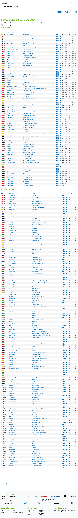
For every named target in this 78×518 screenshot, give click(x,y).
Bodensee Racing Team (28, 125)
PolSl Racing (35, 253)
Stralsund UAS (10, 181)
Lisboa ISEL (11, 372)
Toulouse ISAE (12, 255)
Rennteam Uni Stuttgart (28, 117)
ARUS (24, 84)
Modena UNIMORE (13, 343)
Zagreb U (11, 346)
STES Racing (35, 271)
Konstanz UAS (10, 125)
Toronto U (11, 331)
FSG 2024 (18, 6)
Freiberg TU (9, 142)
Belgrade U (11, 391)
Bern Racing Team (27, 158)
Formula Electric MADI (37, 304)
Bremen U (9, 138)
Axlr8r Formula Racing (37, 259)
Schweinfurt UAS (10, 105)
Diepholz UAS (10, 164)
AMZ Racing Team (27, 45)
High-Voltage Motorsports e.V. (29, 57)
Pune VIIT (11, 317)
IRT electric (25, 173)
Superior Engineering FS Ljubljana (39, 408)
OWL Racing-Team (36, 354)
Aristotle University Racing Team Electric (41, 333)
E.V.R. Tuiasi (35, 277)
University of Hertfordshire (37, 459)
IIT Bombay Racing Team (37, 440)
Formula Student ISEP (37, 337)
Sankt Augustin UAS (13, 350)
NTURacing (34, 325)
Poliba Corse (35, 321)
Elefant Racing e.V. (27, 121)
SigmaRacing (35, 348)
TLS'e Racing (35, 255)
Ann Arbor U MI (12, 323)
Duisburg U (11, 279)
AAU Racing (34, 213)
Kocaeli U (11, 447)
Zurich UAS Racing (36, 257)
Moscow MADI (12, 304)
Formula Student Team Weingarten (40, 358)
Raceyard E (34, 290)
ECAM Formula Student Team (38, 220)
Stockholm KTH (10, 74)
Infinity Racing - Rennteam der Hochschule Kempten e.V (35, 133)
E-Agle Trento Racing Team (29, 160)
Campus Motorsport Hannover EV (39, 432)
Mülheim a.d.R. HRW (13, 383)
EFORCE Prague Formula (29, 53)
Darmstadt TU (10, 104)
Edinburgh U (11, 242)
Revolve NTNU (26, 69)
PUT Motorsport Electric (28, 119)
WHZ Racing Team (36, 422)
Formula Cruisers (35, 399)
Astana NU (11, 215)
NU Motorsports (35, 215)
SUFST (33, 226)
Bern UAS (9, 158)
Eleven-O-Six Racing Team (38, 467)
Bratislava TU (12, 436)
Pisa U (8, 156)
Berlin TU (9, 107)
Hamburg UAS (10, 73)
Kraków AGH (11, 232)
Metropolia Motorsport (28, 154)
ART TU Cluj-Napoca (36, 261)
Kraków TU (11, 420)
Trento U (9, 160)
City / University (11, 32)
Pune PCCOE (12, 236)
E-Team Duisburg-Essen (37, 279)
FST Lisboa (25, 59)
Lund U (10, 273)
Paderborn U (11, 240)
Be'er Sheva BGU (12, 294)
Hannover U (9, 102)
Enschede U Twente (13, 461)
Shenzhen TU (12, 397)
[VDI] (25, 503)
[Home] (4, 2)
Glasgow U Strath (11, 162)
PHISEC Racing (35, 455)
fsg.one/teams (10, 483)
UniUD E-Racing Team (28, 171)
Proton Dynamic (26, 148)
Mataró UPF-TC (12, 430)
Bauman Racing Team (37, 203)
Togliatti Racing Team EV (37, 319)
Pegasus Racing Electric (37, 377)
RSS (43, 513)
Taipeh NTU (11, 325)
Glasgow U (11, 246)
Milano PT (9, 82)
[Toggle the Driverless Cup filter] (2, 25)
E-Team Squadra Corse (28, 156)
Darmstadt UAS (12, 449)
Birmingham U (12, 364)
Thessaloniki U (12, 333)
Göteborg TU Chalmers (12, 86)
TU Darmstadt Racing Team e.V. (30, 104)
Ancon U (10, 376)
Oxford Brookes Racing (37, 457)
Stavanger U (11, 267)
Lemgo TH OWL (12, 354)
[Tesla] (8, 503)
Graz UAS (11, 463)
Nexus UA (34, 407)
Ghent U (9, 61)
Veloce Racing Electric (37, 310)
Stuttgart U (9, 117)
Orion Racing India (36, 443)
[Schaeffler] (63, 500)
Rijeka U (10, 288)
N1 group (34, 286)
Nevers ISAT (11, 453)
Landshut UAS (12, 370)
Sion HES (9, 168)
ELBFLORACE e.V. (27, 65)
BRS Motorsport (35, 350)
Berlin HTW (11, 228)
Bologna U (11, 249)
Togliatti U (11, 319)
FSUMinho (34, 381)
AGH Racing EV (35, 232)
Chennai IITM (10, 152)
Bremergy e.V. (26, 138)
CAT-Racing (34, 209)
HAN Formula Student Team (38, 393)
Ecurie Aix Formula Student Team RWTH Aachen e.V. (35, 88)
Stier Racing (34, 302)
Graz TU (10, 238)
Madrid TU (11, 379)
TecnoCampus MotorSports (38, 430)
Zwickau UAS (12, 422)
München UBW (12, 374)
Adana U (10, 308)
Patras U (10, 313)
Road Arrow (34, 391)
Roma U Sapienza (11, 166)
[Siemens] (74, 500)
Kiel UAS (11, 290)
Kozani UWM (11, 385)
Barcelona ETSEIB (11, 63)
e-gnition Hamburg (27, 78)
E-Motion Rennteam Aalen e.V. (38, 412)
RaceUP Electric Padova (28, 179)
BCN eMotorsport (27, 63)
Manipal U (11, 300)
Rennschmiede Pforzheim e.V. (29, 144)
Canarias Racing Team (37, 341)
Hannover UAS (12, 432)
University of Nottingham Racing (39, 275)
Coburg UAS (11, 209)
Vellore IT (9, 113)
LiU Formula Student (36, 356)
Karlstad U (11, 292)
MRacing (34, 323)
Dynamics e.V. (26, 67)
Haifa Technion (12, 205)
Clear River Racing (36, 292)
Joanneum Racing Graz (37, 463)
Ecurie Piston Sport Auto (37, 211)
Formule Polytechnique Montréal (30, 123)
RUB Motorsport (26, 131)
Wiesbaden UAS (10, 137)
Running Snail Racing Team (29, 115)
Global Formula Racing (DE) (29, 111)
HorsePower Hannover (28, 102)
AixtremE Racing (35, 218)
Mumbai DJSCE (12, 434)
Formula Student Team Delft (29, 80)
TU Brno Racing (26, 140)
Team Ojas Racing (27, 113)
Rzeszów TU (11, 362)
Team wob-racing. (27, 49)
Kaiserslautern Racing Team (38, 244)
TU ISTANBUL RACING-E (37, 269)
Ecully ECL (11, 211)
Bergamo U (11, 395)
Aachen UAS (11, 218)
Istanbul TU (11, 269)
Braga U (10, 381)
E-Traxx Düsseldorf (27, 177)
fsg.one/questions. (66, 512)
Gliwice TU (11, 253)
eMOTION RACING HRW (37, 383)
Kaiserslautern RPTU (13, 244)
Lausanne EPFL (10, 94)
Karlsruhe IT (9, 40)
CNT (2, 32)
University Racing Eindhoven (29, 109)
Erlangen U (9, 57)
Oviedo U (11, 360)
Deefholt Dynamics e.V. (28, 164)
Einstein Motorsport (27, 55)
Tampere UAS (12, 329)
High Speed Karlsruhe (28, 185)
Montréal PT (9, 123)
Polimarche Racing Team (37, 376)
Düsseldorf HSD (10, 177)
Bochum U (9, 131)
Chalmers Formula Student (29, 86)
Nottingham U (12, 275)
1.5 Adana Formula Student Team (39, 308)
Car (63, 32)
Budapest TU (11, 222)
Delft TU (9, 80)
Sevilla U (9, 84)
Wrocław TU (9, 90)
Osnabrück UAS (10, 173)
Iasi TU (10, 277)
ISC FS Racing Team (27, 170)
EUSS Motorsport (36, 401)
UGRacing (34, 246)
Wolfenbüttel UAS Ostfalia (12, 49)
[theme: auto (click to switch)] (69, 2)
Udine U (8, 171)
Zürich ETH (9, 45)
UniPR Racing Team (36, 315)
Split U (10, 441)
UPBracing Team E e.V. (37, 240)
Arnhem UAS (11, 393)
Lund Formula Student (37, 273)
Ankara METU (12, 224)
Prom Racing (26, 42)
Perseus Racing (35, 385)
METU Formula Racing (37, 224)
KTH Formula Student (28, 74)
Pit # (66, 32)
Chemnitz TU (10, 51)
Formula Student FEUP (37, 234)
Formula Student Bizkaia (37, 284)
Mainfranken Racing (27, 105)
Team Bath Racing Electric (38, 207)
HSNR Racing (26, 183)
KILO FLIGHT (35, 327)
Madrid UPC (9, 170)
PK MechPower (35, 420)
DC (75, 32)
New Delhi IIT (11, 259)
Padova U (9, 179)
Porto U (10, 234)
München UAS (10, 34)
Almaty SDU (11, 286)
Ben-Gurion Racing (36, 294)
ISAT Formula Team (36, 453)
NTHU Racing (35, 298)
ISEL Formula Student (37, 372)
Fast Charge (25, 166)
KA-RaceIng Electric (27, 40)
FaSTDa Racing (35, 449)
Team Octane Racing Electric (38, 263)
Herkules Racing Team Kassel (38, 387)
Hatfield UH (11, 459)
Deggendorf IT (12, 195)
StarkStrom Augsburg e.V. (37, 201)
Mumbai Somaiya (12, 443)
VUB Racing (34, 451)
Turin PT (9, 127)
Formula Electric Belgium (28, 38)
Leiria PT (10, 265)
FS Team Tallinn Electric (28, 92)
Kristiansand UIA (12, 403)
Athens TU (9, 42)
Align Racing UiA (35, 403)
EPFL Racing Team (27, 94)
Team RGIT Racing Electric (38, 296)
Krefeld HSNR (10, 183)
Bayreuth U (9, 121)
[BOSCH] (44, 496)
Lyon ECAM (11, 220)
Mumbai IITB (11, 440)
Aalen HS (11, 412)
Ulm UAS (9, 55)
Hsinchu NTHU (12, 298)
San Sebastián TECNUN (14, 368)
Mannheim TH (12, 217)
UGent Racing (26, 61)
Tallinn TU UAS (10, 92)
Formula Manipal (35, 300)
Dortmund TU (10, 98)
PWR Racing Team (27, 90)
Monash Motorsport (27, 71)
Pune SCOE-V (12, 271)
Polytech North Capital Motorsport (39, 306)
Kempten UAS (10, 133)
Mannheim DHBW (12, 199)
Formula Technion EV (36, 205)
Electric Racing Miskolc (37, 410)
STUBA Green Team (36, 436)
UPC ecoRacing (26, 36)
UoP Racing (34, 313)
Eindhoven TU (10, 109)
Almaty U (11, 418)
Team (24, 32)
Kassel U (11, 387)
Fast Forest (34, 195)
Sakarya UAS (12, 345)
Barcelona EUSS (12, 401)
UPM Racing (34, 379)
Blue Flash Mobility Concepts (29, 100)
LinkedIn (32, 510)
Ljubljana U (11, 408)
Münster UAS (10, 146)
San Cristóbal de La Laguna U (15, 341)
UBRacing (34, 364)
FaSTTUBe (25, 107)
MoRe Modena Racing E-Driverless (40, 343)
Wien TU (9, 96)
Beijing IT (11, 280)
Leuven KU (9, 38)
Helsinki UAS (10, 154)
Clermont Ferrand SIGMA (14, 348)
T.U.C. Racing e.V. (27, 51)
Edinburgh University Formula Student (40, 242)
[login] (72, 2)
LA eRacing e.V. (35, 370)
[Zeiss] (71, 503)
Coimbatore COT (12, 377)
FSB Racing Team (36, 346)
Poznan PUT (9, 119)
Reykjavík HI (11, 424)
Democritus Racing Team (37, 389)
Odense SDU (11, 251)
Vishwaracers (35, 317)
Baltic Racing (26, 181)
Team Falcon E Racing (37, 248)
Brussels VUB (12, 451)
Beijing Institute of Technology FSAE (40, 280)
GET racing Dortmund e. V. (29, 98)
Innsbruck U (11, 438)
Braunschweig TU (12, 197)
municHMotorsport (27, 34)
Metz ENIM (11, 405)
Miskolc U (11, 410)
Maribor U (11, 445)
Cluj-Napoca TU (12, 261)
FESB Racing (35, 441)
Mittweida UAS (12, 352)
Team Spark (34, 424)
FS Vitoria (25, 129)
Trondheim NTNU (10, 69)
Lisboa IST (9, 59)
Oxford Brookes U (12, 457)
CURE (33, 199)
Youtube (32, 513)
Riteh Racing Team (36, 288)
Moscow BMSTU (12, 203)
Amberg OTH (10, 115)
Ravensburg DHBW (11, 111)
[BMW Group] (32, 496)
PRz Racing (34, 362)
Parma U (10, 315)
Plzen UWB (11, 426)
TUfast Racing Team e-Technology (30, 43)
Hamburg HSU (12, 467)
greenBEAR (34, 228)
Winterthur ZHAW (12, 257)
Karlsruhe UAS (10, 185)
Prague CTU (9, 53)
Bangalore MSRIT (12, 302)
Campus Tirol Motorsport (37, 438)
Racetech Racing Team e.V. (29, 142)
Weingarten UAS (12, 358)
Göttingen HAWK (10, 100)
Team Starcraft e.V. (27, 175)
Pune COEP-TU (12, 263)
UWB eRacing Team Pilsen (38, 426)
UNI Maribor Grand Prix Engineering (40, 445)
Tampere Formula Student (37, 329)
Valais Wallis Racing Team (29, 168)
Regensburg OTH (10, 67)
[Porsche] (33, 500)
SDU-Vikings (35, 251)
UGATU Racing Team (36, 312)
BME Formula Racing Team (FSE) (39, 222)
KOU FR (34, 447)
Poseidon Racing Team (37, 414)
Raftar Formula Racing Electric (30, 152)
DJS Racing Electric (36, 434)
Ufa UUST (11, 312)
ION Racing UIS (35, 267)
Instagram (44, 510)
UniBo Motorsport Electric (37, 249)
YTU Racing (34, 339)
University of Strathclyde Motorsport (31, 162)
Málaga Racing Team (36, 465)
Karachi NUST (12, 282)
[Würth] (55, 503)
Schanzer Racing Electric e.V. (29, 47)
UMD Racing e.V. (36, 230)
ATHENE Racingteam (36, 374)
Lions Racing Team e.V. (37, 197)
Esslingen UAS (10, 150)
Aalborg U (11, 213)
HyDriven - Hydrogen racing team (39, 461)
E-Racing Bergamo (36, 395)
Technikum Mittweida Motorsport (39, 352)
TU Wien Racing (26, 96)
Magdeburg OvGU (12, 230)
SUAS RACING (35, 345)
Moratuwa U (11, 248)
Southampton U (12, 226)
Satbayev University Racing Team (39, 418)
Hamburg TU (9, 78)
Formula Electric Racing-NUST (38, 282)
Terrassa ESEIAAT (11, 36)
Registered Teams (11, 6)
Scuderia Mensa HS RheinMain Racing (31, 137)
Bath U (10, 207)
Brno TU (9, 140)
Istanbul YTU (11, 339)
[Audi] (22, 496)
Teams (5, 6)
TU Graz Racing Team (37, 238)
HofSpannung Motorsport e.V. (38, 366)
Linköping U (11, 356)
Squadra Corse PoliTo (28, 127)
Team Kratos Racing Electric (38, 236)
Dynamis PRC (26, 82)
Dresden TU (9, 65)
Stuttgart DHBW (10, 76)
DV (73, 32)
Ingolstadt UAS (10, 47)
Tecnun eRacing (35, 368)
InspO (69, 32)
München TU (9, 43)
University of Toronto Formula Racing (40, 331)
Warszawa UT (10, 148)
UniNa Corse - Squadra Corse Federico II (41, 335)
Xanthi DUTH (11, 389)
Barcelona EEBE (12, 428)
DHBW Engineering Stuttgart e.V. (30, 76)
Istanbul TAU (11, 416)
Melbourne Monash (11, 71)
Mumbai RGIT (12, 296)
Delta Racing (35, 217)
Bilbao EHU (11, 284)
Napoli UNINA (12, 335)
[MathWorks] (14, 500)
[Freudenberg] (55, 496)
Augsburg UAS (12, 201)
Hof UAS (10, 366)
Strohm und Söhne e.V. (28, 135)
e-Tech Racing (35, 428)
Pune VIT (11, 310)
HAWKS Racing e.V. (27, 73)
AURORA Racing (35, 397)
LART (33, 265)
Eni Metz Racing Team (37, 405)
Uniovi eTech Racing (36, 360)
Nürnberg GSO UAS (11, 135)
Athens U (11, 414)
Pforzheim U (9, 144)
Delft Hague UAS (12, 399)
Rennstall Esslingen (27, 150)
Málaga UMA (11, 465)
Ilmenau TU (9, 175)
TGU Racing (34, 416)
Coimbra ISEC (12, 455)
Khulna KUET (12, 327)
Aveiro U (10, 407)
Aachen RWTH (10, 88)
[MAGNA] (73, 496)
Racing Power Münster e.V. (29, 146)
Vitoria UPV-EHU (10, 129)
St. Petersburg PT (13, 306)
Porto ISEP (11, 337)
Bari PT (10, 321)
